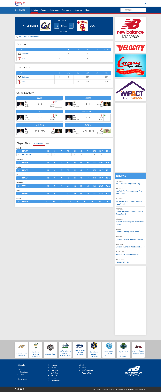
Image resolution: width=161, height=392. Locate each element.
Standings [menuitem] (24, 372)
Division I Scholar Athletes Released (130, 239)
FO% (87, 73)
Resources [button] (78, 10)
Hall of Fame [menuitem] (56, 381)
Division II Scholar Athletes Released (130, 247)
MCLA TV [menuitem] (54, 376)
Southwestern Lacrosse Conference (108, 354)
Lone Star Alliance (50, 354)
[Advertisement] (130, 137)
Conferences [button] (54, 10)
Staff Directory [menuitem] (87, 370)
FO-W (101, 151)
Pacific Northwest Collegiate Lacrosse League (65, 353)
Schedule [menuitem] (34, 10)
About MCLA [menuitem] (86, 373)
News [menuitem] (84, 368)
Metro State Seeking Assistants (128, 254)
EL (48, 151)
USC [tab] (47, 144)
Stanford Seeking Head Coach (127, 232)
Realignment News (123, 262)
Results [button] (43, 10)
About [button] (87, 10)
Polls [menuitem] (22, 375)
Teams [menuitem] (53, 368)
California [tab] (38, 144)
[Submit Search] (122, 10)
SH (75, 151)
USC (23, 58)
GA (69, 73)
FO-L (108, 151)
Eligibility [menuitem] (54, 370)
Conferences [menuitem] (22, 379)
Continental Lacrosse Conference (36, 354)
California (25, 53)
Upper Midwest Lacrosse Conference (123, 354)
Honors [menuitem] (53, 378)
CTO (94, 151)
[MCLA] (20, 3)
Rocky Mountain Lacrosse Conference (80, 352)
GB (78, 73)
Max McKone (26, 154)
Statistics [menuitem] (54, 373)
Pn (88, 151)
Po (68, 151)
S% (106, 73)
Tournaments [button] (66, 10)
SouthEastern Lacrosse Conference (94, 354)
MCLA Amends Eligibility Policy (128, 184)
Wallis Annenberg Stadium (29, 37)
